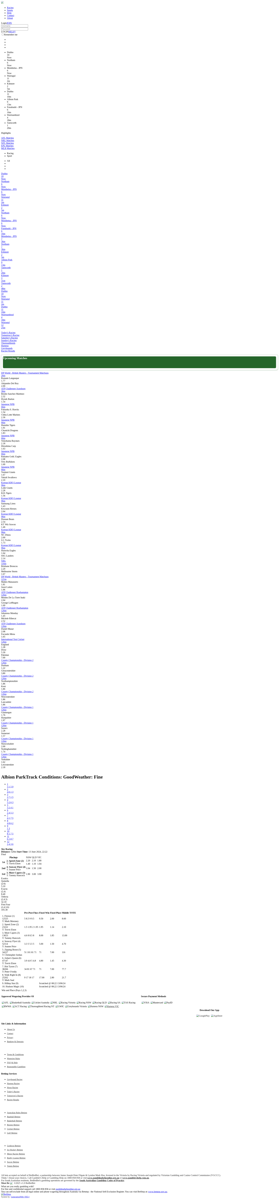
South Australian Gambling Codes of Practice (101, 1180)
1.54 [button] (3, 401)
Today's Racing (8, 332)
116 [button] (63, 952)
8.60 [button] (64, 918)
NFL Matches (7, 143)
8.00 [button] (41, 935)
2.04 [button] (3, 600)
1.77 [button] (3, 381)
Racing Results (8, 351)
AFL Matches (7, 138)
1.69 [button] (3, 464)
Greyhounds (6, 348)
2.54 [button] (3, 522)
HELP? (12, 31)
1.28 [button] (3, 647)
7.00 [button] (3, 657)
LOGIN (5, 31)
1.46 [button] (3, 527)
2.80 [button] (52, 977)
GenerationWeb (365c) (20, 1197)
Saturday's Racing (9, 338)
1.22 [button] (3, 668)
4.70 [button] (64, 944)
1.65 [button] (3, 636)
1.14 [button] (52, 927)
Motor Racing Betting (16, 1154)
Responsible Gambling (16, 1066)
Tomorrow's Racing (10, 335)
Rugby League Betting (16, 1158)
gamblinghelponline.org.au (68, 1189)
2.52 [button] (3, 621)
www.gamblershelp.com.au (135, 1178)
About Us (11, 1029)
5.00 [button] (41, 944)
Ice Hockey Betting (15, 1150)
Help (9, 13)
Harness (5, 345)
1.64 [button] (3, 553)
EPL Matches (7, 146)
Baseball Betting (13, 1117)
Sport (9, 156)
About (10, 18)
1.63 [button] (3, 448)
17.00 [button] (41, 977)
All (8, 161)
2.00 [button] (3, 386)
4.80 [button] (41, 960)
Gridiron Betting (14, 1146)
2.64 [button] (3, 511)
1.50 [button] (52, 944)
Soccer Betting (13, 1162)
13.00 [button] (64, 935)
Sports (10, 10)
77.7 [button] (64, 969)
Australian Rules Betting (17, 1112)
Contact (10, 15)
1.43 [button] (3, 506)
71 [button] (40, 952)
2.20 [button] (3, 569)
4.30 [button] (64, 960)
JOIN (9, 23)
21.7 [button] (64, 977)
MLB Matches (8, 148)
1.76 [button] (3, 715)
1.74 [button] (3, 751)
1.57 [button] (3, 736)
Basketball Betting (14, 1121)
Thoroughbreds (8, 343)
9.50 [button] (41, 918)
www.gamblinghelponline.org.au (103, 1178)
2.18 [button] (3, 443)
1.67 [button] (3, 475)
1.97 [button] (3, 720)
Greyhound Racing (14, 1079)
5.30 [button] (3, 652)
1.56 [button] (3, 495)
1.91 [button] (3, 428)
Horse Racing (12, 1087)
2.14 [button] (3, 558)
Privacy (10, 1037)
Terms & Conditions (15, 1054)
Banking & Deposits (15, 1041)
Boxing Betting (13, 1125)
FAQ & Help (12, 1062)
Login (4, 23)
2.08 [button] (3, 459)
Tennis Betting (13, 1166)
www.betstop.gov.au (157, 1191)
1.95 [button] (41, 927)
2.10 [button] (3, 480)
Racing (10, 7)
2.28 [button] (3, 490)
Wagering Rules (13, 1058)
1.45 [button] (3, 616)
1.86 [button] (3, 683)
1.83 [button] (3, 433)
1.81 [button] (3, 584)
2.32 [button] (3, 396)
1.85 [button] (52, 935)
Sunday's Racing (9, 340)
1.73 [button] (3, 542)
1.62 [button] (3, 762)
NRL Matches (7, 140)
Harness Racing (13, 1083)
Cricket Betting (13, 1129)
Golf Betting (12, 1133)
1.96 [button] (3, 589)
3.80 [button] (3, 673)
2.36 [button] (3, 417)
